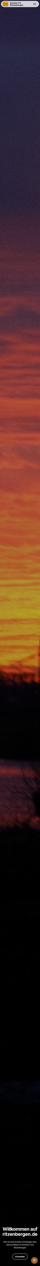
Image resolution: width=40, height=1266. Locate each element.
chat (34, 1260)
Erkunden (20, 1256)
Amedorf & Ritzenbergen (16, 4)
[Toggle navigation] (34, 4)
